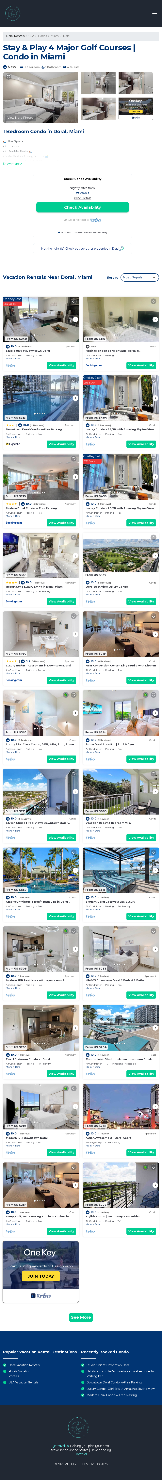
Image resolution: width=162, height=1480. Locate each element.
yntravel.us (61, 1446)
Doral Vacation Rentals (24, 1365)
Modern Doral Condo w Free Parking (31, 508)
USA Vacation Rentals (23, 1382)
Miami (55, 36)
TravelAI (81, 1454)
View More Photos (20, 117)
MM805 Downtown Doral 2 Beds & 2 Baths (115, 980)
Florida (42, 36)
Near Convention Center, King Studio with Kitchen (121, 665)
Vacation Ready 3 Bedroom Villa (108, 822)
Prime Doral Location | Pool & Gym (110, 744)
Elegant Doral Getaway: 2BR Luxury (110, 901)
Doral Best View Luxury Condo (107, 586)
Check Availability (82, 207)
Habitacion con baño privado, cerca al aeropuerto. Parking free (120, 1374)
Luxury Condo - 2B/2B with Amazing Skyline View (120, 508)
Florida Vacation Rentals (19, 1374)
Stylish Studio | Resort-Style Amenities (113, 1216)
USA (31, 36)
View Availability (61, 365)
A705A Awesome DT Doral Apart (108, 1137)
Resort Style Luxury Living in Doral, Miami (34, 586)
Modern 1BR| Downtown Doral (26, 1137)
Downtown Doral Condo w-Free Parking (34, 429)
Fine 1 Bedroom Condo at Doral (28, 1059)
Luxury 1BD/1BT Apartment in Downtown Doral (38, 665)
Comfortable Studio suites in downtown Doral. (119, 1059)
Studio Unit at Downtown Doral (28, 350)
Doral (66, 36)
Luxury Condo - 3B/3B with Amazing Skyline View (120, 429)
